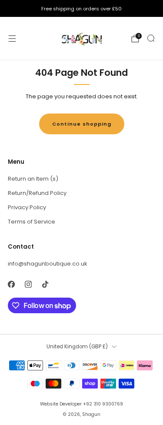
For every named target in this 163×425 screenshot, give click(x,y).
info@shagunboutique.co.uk (47, 264)
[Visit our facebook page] (11, 284)
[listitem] (81, 8)
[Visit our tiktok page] (45, 284)
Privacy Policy (27, 207)
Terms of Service (31, 221)
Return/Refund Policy (37, 193)
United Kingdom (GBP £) (77, 346)
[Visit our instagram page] (28, 284)
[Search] (150, 38)
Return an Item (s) (33, 179)
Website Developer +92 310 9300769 (81, 404)
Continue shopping (81, 123)
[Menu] (12, 38)
